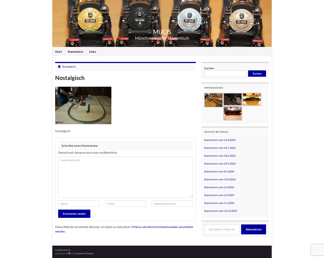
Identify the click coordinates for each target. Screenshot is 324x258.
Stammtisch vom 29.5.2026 (220, 163)
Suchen (209, 68)
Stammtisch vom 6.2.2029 (219, 195)
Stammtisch (75, 51)
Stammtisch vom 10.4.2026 (220, 179)
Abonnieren (254, 229)
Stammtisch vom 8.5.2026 (219, 171)
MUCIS (162, 31)
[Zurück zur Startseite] (162, 23)
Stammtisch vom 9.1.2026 (219, 203)
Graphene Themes (84, 253)
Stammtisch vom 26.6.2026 (220, 155)
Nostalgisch (69, 66)
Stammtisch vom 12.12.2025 (220, 210)
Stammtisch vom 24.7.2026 (220, 147)
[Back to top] (315, 235)
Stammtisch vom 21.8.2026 (220, 139)
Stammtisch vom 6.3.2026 (219, 187)
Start (58, 51)
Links (92, 51)
